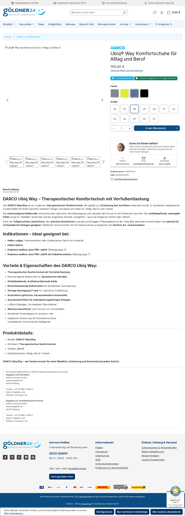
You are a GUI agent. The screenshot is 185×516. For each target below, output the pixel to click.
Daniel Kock (87, 504)
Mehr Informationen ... (14, 513)
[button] (7, 100)
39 (144, 109)
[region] (55, 106)
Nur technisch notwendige (132, 511)
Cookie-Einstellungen (153, 459)
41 (164, 109)
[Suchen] (124, 12)
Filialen (99, 447)
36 (114, 109)
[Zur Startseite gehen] (24, 12)
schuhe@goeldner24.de (143, 164)
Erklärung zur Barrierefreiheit (111, 467)
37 (124, 109)
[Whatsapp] (19, 457)
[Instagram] (12, 457)
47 (154, 118)
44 (124, 118)
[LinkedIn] (26, 457)
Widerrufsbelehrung (153, 451)
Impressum (101, 451)
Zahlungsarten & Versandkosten (159, 447)
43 (114, 118)
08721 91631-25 (122, 164)
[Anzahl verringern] (113, 128)
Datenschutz (102, 455)
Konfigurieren (104, 511)
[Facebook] (5, 457)
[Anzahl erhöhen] (130, 128)
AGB (97, 459)
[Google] (33, 457)
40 (154, 109)
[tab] (11, 189)
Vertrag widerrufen (62, 476)
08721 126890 (165, 164)
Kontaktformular (77, 468)
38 (134, 109)
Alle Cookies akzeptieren (166, 511)
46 (144, 118)
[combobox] (95, 12)
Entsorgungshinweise (107, 463)
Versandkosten (85, 497)
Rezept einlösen (150, 455)
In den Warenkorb (156, 128)
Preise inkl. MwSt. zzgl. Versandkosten (126, 70)
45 (134, 118)
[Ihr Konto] (161, 12)
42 (173, 109)
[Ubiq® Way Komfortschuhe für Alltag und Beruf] (54, 100)
